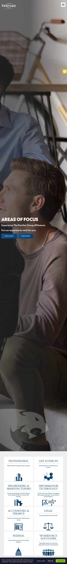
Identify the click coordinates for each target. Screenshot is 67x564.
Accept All (60, 561)
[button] (64, 71)
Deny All (50, 561)
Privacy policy (41, 560)
